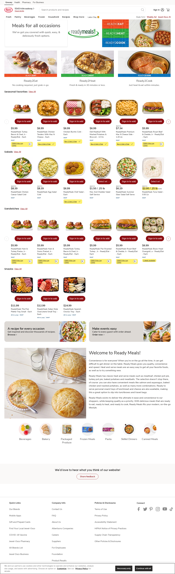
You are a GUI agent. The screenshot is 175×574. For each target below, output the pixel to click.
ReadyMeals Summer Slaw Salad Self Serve (125, 193)
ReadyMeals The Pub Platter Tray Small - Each (21, 310)
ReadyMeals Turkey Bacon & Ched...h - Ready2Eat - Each (19, 134)
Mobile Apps (15, 515)
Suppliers (56, 541)
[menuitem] (8, 17)
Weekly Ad (151, 17)
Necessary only (124, 568)
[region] (87, 568)
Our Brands (14, 509)
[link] (12, 334)
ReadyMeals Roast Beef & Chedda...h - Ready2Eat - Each (153, 134)
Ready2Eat (31, 81)
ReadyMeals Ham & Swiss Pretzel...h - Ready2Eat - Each (45, 251)
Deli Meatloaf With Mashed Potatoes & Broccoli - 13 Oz (98, 134)
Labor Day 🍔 (93, 17)
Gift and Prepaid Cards (19, 522)
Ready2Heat (87, 81)
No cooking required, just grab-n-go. (30, 85)
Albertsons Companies (62, 528)
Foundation (57, 554)
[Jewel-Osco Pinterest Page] (151, 509)
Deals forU (140, 17)
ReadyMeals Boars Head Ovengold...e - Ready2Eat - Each (153, 251)
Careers (55, 534)
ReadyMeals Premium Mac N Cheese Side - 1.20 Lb (125, 134)
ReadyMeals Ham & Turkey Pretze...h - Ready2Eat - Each (19, 251)
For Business (38, 2)
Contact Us (57, 509)
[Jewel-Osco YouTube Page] (165, 509)
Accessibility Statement (105, 522)
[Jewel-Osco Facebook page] (139, 509)
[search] (142, 9)
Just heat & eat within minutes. (144, 85)
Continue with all (143, 568)
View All (32, 91)
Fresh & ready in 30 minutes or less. (87, 85)
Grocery (8, 2)
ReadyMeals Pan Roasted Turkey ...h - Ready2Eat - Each (100, 251)
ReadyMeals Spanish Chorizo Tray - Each (72, 310)
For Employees (59, 547)
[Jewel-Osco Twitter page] (145, 509)
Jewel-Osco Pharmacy (19, 541)
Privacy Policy (101, 515)
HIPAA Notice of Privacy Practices (110, 528)
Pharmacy (26, 2)
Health (17, 2)
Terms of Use (101, 509)
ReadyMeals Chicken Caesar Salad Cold (19, 193)
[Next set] (168, 122)
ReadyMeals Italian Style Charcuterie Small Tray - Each (47, 312)
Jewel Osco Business (19, 554)
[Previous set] (6, 122)
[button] (25, 8)
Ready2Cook (144, 81)
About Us (56, 522)
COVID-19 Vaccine (18, 534)
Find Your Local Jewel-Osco (22, 528)
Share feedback (87, 476)
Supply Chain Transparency (107, 534)
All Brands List (16, 547)
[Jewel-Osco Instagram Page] (158, 509)
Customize (61, 568)
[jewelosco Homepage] (8, 10)
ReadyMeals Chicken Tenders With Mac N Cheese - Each (46, 134)
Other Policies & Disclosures (108, 541)
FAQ (54, 515)
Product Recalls (59, 560)
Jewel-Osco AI (164, 17)
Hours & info (19, 11)
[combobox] (92, 10)
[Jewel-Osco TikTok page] (171, 509)
